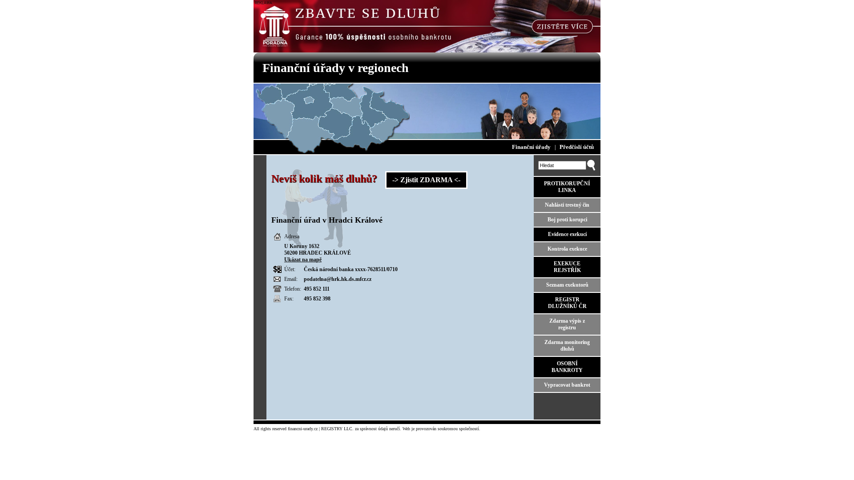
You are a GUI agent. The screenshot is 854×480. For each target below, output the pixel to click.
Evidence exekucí (567, 234)
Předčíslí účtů (577, 147)
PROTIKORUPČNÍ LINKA (567, 186)
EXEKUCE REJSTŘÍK (567, 266)
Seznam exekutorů (567, 285)
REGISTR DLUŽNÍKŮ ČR (567, 302)
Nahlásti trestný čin (567, 205)
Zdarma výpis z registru (567, 324)
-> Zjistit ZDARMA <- (426, 180)
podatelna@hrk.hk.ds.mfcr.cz (337, 279)
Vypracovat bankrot (567, 385)
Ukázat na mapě (303, 259)
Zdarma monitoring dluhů (567, 345)
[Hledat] (591, 169)
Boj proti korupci (567, 219)
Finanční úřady (531, 147)
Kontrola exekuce (567, 249)
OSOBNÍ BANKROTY (567, 366)
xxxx (360, 269)
